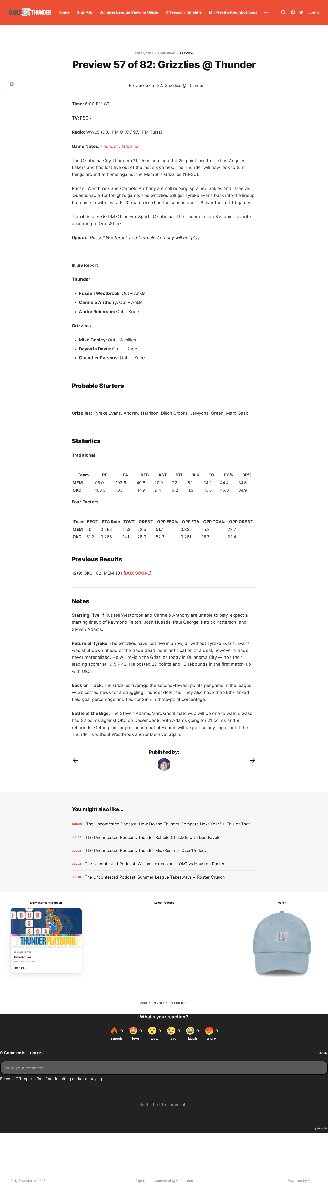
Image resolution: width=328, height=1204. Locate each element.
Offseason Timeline (183, 12)
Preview (186, 53)
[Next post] (253, 760)
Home (64, 12)
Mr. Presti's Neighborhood (233, 12)
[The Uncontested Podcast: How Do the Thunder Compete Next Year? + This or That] (164, 824)
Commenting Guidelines (174, 1181)
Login (313, 12)
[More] (266, 12)
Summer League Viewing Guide (128, 12)
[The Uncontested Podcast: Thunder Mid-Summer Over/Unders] (164, 850)
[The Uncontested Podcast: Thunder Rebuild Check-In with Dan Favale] (164, 837)
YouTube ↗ (160, 1002)
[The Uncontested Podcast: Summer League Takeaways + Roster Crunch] (164, 877)
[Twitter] (301, 12)
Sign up (141, 1181)
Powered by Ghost (303, 1181)
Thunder (109, 146)
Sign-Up (84, 12)
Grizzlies (130, 146)
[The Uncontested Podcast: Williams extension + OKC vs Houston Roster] (164, 863)
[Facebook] (293, 12)
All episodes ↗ (179, 1002)
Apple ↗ (145, 1002)
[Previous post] (75, 760)
